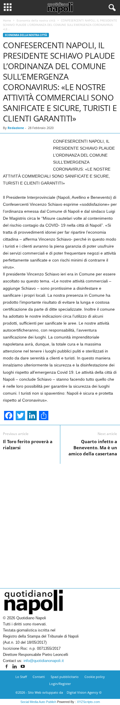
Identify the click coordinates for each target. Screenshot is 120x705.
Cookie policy (94, 676)
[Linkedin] (15, 667)
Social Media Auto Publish (38, 702)
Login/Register (60, 683)
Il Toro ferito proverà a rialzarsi (27, 444)
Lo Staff (21, 676)
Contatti (39, 676)
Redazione (16, 128)
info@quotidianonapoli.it (44, 661)
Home (7, 20)
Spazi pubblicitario (65, 676)
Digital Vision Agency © (84, 692)
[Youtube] (22, 667)
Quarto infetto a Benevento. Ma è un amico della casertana (92, 448)
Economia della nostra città (36, 20)
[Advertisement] (60, 524)
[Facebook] (7, 667)
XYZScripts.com (88, 702)
